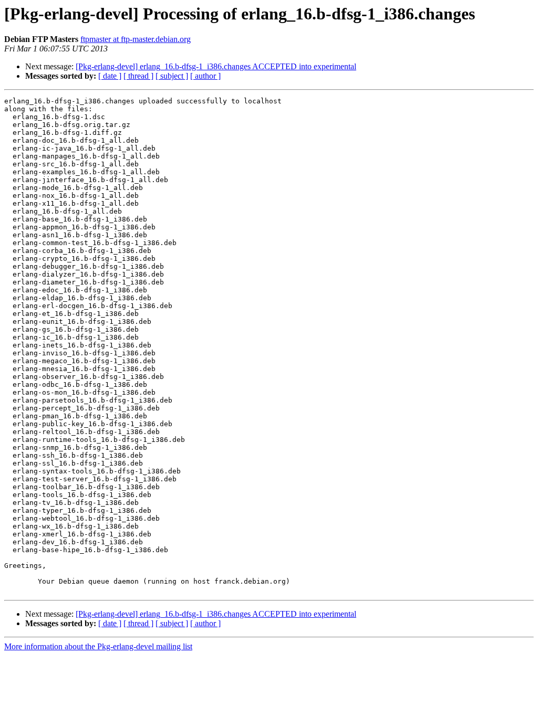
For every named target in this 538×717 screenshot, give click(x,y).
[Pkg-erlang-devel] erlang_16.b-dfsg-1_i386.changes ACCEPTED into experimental (216, 66)
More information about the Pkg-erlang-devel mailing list (98, 646)
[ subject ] (172, 75)
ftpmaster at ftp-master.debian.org (135, 39)
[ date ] (109, 75)
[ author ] (205, 75)
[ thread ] (138, 75)
